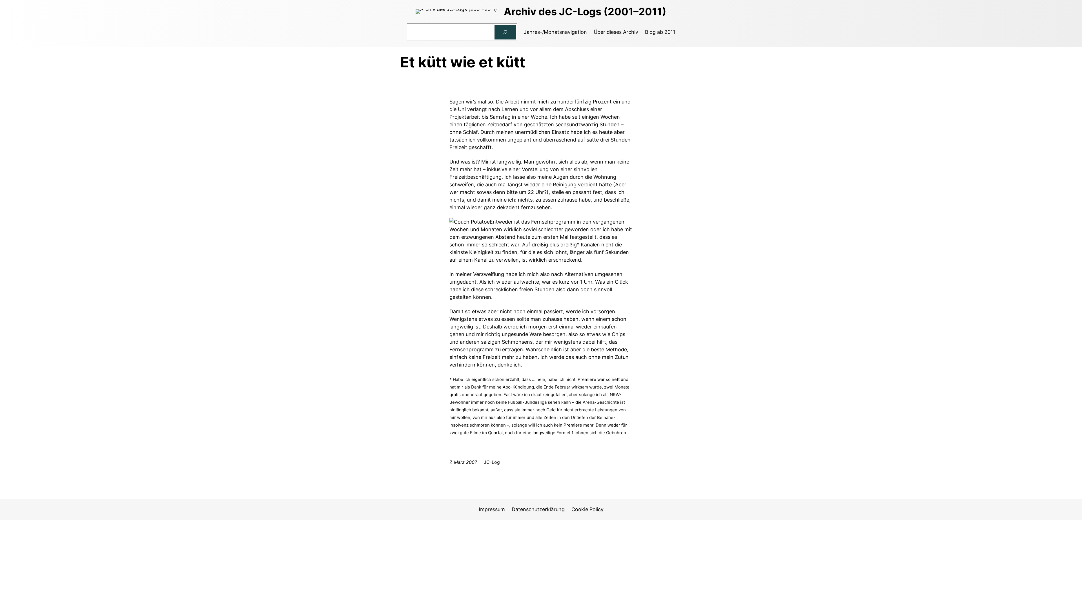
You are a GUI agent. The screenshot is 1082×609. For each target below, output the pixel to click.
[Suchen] (505, 32)
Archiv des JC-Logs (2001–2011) (585, 11)
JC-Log (492, 462)
